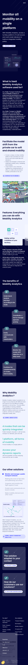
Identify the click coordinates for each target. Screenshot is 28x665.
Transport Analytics (19, 620)
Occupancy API (18, 629)
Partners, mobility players (7, 630)
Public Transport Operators (6, 626)
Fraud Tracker (18, 631)
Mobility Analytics (19, 626)
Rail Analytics (18, 623)
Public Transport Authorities (6, 621)
